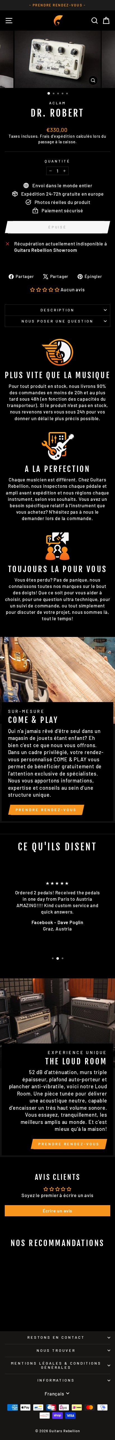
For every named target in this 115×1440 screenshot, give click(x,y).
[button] (44, 289)
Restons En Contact (56, 1337)
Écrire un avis (58, 1210)
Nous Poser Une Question (57, 321)
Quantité (57, 161)
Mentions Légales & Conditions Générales (56, 1365)
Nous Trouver (56, 1350)
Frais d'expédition (57, 136)
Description (57, 310)
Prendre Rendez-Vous (46, 810)
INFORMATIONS (56, 1380)
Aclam (57, 103)
